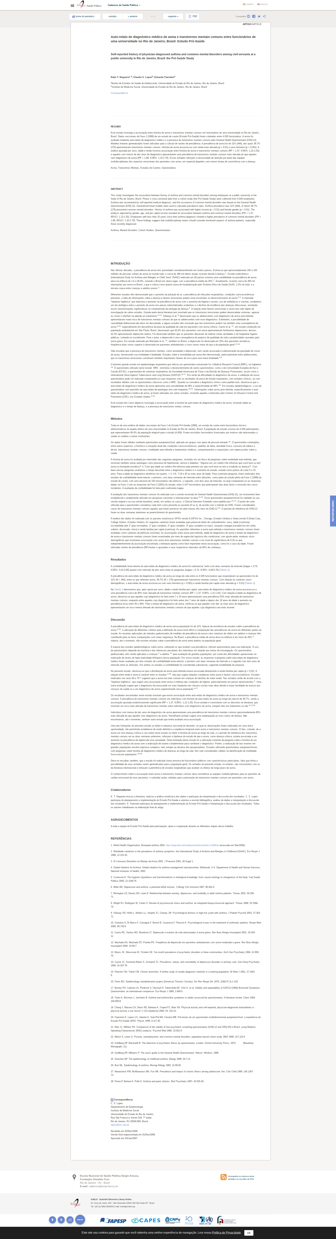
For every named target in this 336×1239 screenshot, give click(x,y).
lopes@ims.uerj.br (120, 1125)
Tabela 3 (118, 589)
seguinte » (173, 16)
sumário (112, 16)
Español (250, 4)
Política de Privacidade (226, 1232)
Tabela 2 (250, 583)
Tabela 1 (224, 570)
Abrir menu (73, 5)
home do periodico (85, 16)
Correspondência (119, 93)
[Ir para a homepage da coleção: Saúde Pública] (81, 5)
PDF (194, 16)
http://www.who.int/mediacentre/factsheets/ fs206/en (192, 845)
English (264, 4)
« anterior (132, 16)
